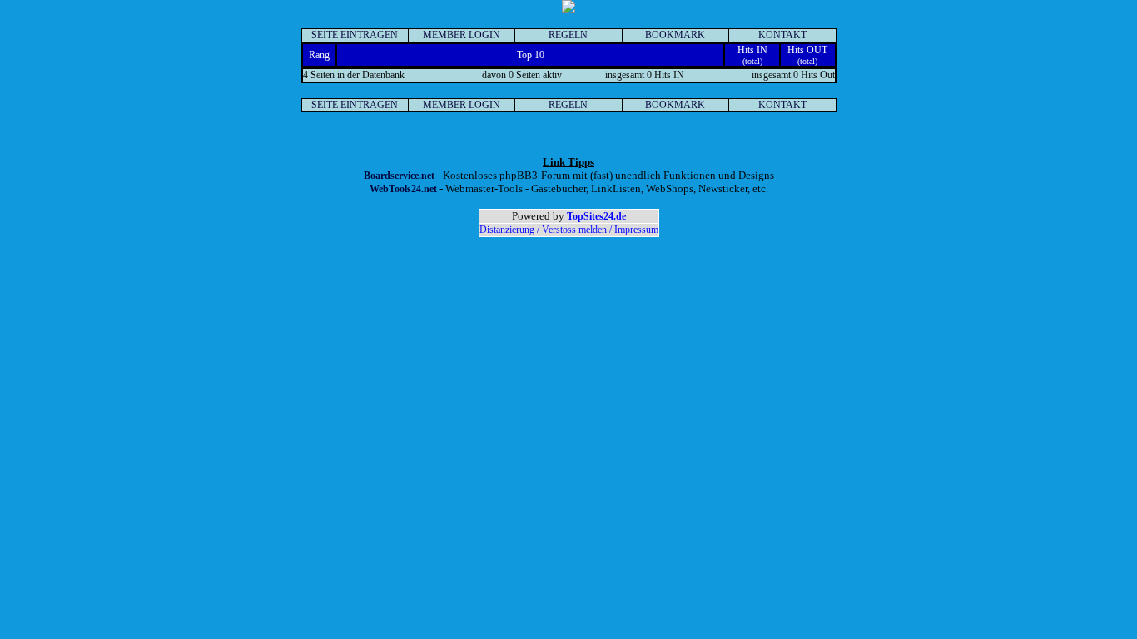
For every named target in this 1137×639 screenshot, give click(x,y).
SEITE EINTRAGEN (354, 35)
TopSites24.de (596, 216)
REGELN (568, 35)
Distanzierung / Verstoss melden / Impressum (568, 229)
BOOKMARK (675, 35)
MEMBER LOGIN (461, 35)
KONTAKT (782, 35)
